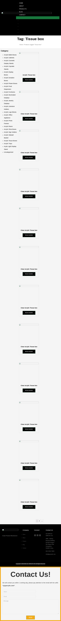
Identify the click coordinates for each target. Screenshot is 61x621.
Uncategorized (8, 152)
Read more (29, 80)
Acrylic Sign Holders (10, 132)
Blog (21, 12)
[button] (37, 17)
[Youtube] (37, 535)
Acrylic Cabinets (9, 58)
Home (21, 3)
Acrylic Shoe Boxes (10, 129)
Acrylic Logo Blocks (10, 112)
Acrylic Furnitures (9, 92)
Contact (22, 15)
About (21, 6)
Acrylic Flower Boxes (10, 83)
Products (23, 9)
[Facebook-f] (35, 535)
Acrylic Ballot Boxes (10, 55)
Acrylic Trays (8, 143)
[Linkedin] (40, 535)
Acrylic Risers (8, 126)
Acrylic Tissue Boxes (10, 140)
